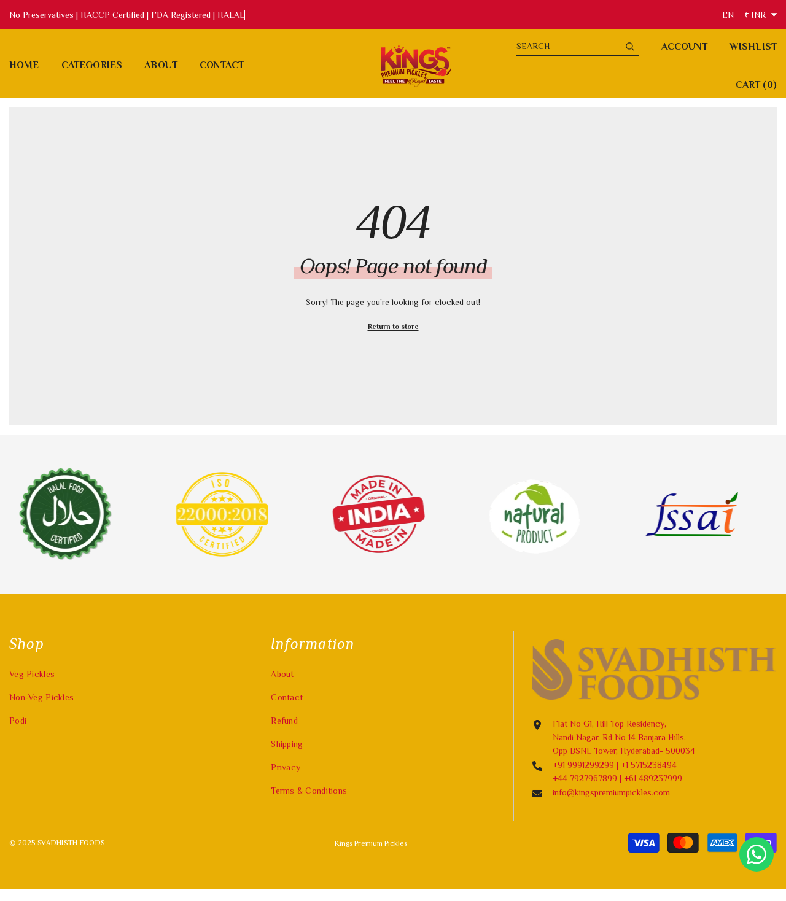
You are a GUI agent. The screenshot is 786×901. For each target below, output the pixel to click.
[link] (197, 514)
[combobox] (568, 46)
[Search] (577, 46)
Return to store (393, 326)
